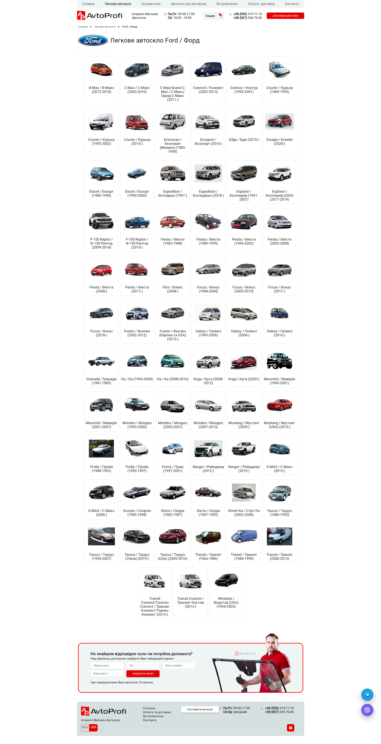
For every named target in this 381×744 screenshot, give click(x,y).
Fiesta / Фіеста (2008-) (101, 289)
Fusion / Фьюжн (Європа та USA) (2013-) (172, 335)
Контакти (292, 4)
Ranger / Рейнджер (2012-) (208, 469)
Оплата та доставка (157, 712)
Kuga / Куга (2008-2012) (208, 381)
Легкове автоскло (118, 4)
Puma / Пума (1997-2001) (172, 469)
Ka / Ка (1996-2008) (137, 379)
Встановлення (227, 4)
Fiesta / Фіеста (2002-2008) (280, 241)
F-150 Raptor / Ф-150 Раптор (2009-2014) (101, 243)
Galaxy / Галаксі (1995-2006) (208, 333)
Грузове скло (151, 4)
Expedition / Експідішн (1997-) (172, 193)
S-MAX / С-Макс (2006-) (101, 513)
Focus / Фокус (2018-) (101, 333)
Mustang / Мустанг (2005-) (244, 425)
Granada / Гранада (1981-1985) (101, 381)
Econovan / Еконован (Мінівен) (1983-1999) (173, 146)
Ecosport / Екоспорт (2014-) (208, 142)
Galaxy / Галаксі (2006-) (244, 333)
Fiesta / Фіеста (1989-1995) (208, 241)
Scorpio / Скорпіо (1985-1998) (137, 513)
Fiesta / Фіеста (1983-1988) (173, 241)
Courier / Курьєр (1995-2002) (101, 142)
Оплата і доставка (261, 4)
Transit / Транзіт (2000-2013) (280, 557)
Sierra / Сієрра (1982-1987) (172, 513)
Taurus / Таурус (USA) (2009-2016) (172, 557)
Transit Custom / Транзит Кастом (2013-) (190, 603)
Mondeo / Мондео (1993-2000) (137, 425)
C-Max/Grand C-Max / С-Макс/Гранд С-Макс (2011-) (172, 94)
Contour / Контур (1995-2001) (244, 90)
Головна (88, 4)
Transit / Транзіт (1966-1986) (208, 557)
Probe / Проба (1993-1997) (137, 469)
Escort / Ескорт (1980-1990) (101, 193)
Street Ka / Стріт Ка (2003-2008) (244, 513)
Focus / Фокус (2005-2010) (244, 289)
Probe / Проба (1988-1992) (101, 469)
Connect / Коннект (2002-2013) (208, 90)
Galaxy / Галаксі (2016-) (279, 333)
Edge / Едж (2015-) (244, 140)
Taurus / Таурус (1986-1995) (279, 513)
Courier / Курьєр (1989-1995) (279, 90)
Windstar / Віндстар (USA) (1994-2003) (226, 603)
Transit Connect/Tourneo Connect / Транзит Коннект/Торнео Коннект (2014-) (155, 606)
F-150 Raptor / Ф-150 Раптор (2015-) (137, 243)
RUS (85, 727)
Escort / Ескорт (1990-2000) (137, 193)
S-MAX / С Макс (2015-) (279, 469)
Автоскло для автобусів (188, 4)
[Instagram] (290, 727)
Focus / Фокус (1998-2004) (208, 289)
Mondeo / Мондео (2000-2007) (172, 425)
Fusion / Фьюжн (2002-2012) (137, 333)
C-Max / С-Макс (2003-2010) (137, 90)
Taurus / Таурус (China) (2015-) (137, 557)
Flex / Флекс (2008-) (173, 289)
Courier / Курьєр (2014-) (137, 142)
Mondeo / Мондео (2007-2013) (208, 425)
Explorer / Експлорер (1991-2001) (244, 195)
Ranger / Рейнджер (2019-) (244, 469)
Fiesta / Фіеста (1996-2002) (244, 241)
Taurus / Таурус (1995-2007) (101, 557)
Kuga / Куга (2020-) (243, 379)
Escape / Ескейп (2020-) (280, 142)
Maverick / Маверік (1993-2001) (279, 381)
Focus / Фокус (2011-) (279, 289)
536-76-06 (247, 18)
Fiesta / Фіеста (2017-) (137, 289)
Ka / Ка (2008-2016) (173, 379)
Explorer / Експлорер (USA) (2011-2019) (279, 195)
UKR (93, 727)
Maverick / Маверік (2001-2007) (101, 425)
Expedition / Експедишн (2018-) (208, 193)
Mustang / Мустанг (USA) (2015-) (279, 425)
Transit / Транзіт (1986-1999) (244, 557)
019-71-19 (247, 14)
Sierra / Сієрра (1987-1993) (208, 513)
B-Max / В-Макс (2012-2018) (101, 90)
